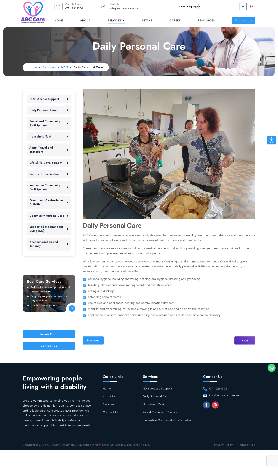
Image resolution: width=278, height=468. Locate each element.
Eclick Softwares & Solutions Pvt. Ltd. (126, 445)
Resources (206, 20)
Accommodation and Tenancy (43, 244)
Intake (147, 20)
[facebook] (243, 6)
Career (175, 20)
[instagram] (251, 6)
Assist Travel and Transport (41, 150)
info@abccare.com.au (125, 8)
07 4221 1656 (74, 8)
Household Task (40, 136)
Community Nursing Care (46, 216)
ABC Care (53, 445)
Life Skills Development (45, 163)
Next (244, 340)
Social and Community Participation (44, 123)
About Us (109, 396)
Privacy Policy (223, 445)
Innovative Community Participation (44, 187)
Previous (93, 340)
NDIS (64, 67)
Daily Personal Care (43, 110)
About (85, 20)
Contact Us (243, 20)
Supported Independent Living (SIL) (46, 229)
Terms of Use (246, 445)
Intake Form (48, 334)
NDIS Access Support (44, 99)
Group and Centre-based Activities (47, 202)
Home (59, 20)
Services (115, 20)
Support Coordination (44, 174)
